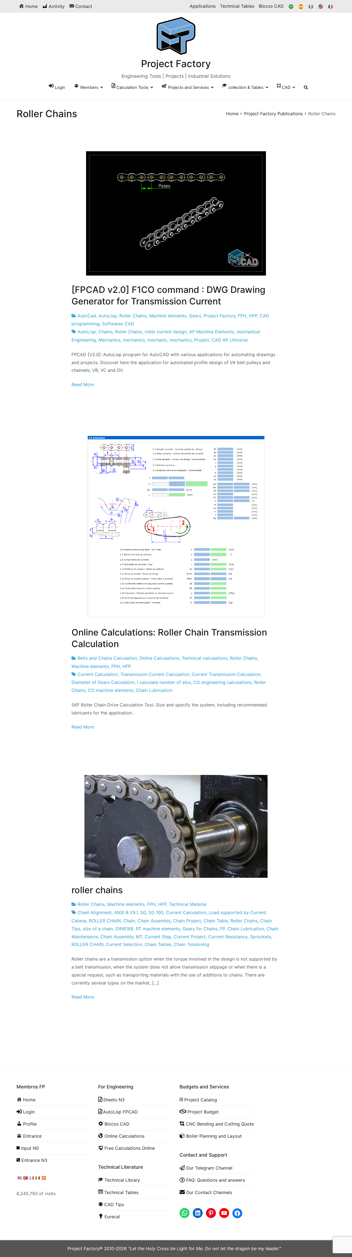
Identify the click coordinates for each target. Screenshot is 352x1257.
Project (201, 340)
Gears (195, 315)
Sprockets (260, 936)
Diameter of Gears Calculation (103, 682)
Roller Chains (133, 315)
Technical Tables (237, 6)
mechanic (157, 340)
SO (143, 912)
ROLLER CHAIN (105, 920)
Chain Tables (158, 944)
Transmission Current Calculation (154, 674)
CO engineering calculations (222, 682)
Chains (105, 331)
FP (222, 928)
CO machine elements (110, 690)
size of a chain (98, 928)
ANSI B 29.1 (126, 912)
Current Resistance (228, 936)
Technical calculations (204, 658)
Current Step (158, 936)
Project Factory (176, 63)
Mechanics (109, 340)
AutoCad (87, 315)
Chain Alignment (95, 912)
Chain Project (187, 920)
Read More (83, 384)
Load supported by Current (237, 912)
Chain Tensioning (191, 944)
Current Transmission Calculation (226, 674)
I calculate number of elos (164, 682)
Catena (79, 920)
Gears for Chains (200, 928)
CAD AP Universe (229, 340)
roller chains (97, 890)
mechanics (134, 340)
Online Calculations (159, 658)
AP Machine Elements (211, 331)
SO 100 (155, 912)
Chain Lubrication (154, 690)
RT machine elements (158, 928)
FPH (242, 315)
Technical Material (188, 904)
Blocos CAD (271, 6)
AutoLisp (107, 315)
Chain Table (216, 920)
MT (139, 936)
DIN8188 (124, 928)
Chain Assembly (154, 920)
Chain (129, 920)
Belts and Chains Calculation (107, 658)
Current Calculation (98, 674)
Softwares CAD (118, 323)
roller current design (166, 331)
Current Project (190, 936)
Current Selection (124, 944)
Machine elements (167, 315)
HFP (253, 315)
